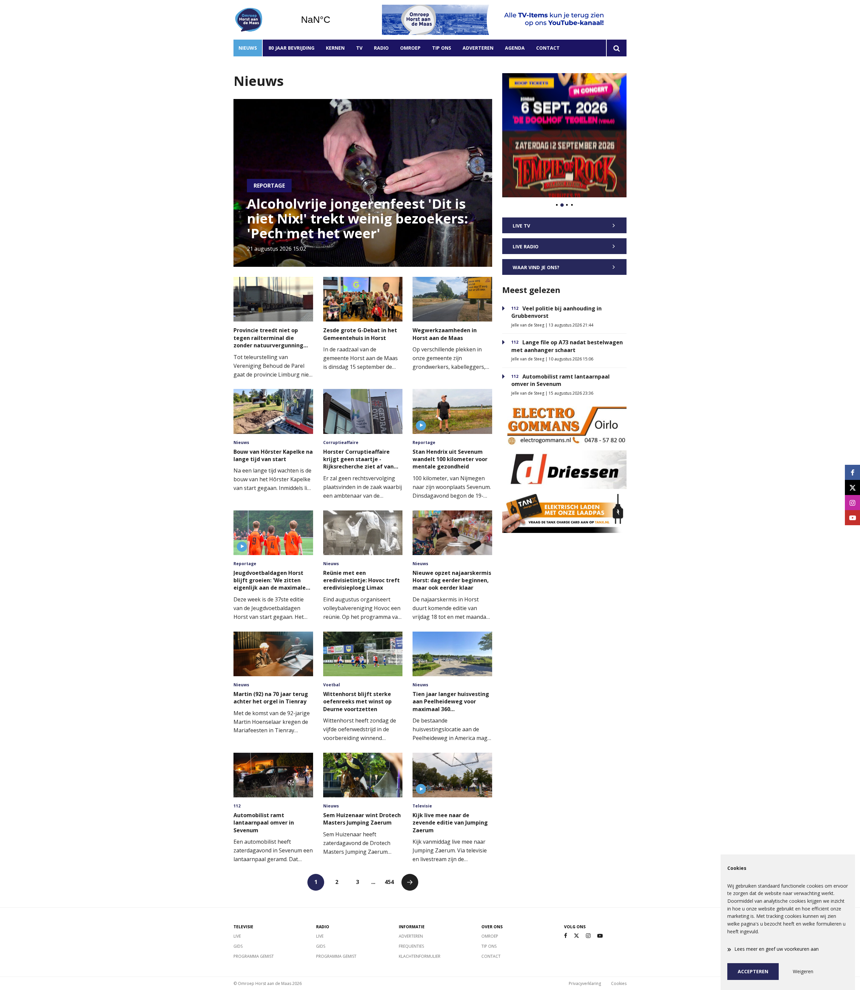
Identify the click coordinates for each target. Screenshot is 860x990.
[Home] (262, 20)
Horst (333, 19)
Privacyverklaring (585, 983)
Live (237, 936)
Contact (548, 48)
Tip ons (441, 48)
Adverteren (478, 48)
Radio (381, 48)
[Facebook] (565, 936)
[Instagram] (588, 936)
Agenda (515, 48)
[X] (576, 936)
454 (389, 882)
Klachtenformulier (419, 956)
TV (359, 48)
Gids (238, 946)
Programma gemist (253, 956)
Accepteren (753, 971)
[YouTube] (600, 936)
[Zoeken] (616, 48)
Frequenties (411, 946)
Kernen (335, 48)
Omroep (410, 48)
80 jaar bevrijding (291, 48)
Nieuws (248, 48)
